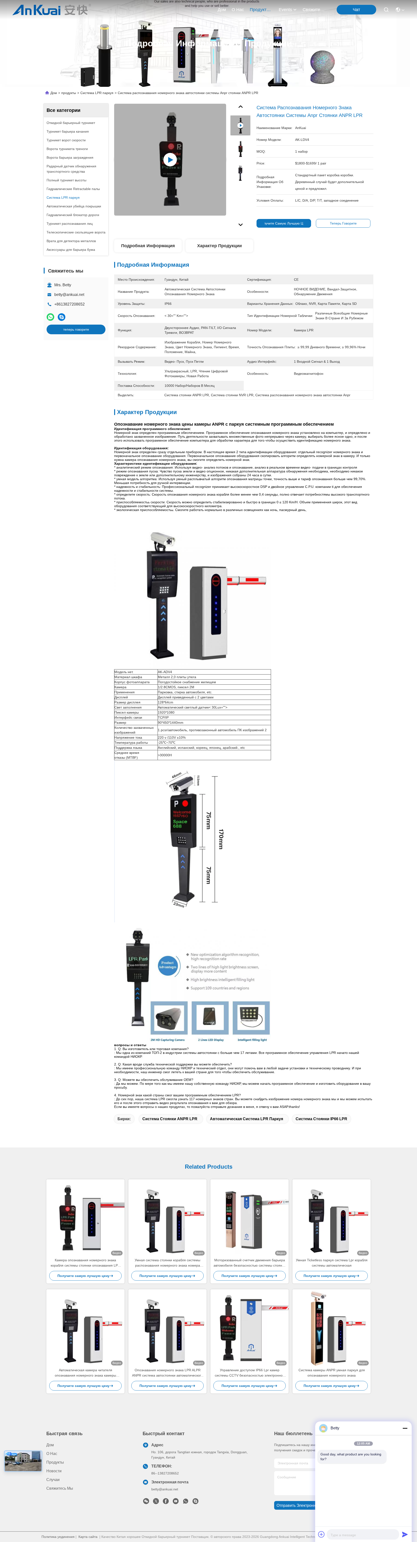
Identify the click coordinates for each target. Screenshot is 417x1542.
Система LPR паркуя (96, 93)
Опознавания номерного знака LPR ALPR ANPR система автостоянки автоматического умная (167, 1373)
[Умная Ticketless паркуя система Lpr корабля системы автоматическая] (331, 1218)
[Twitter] (156, 1502)
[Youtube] (175, 1502)
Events (285, 9)
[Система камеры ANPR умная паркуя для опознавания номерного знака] (331, 1328)
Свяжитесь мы (314, 9)
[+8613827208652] (195, 1502)
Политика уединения (58, 1537)
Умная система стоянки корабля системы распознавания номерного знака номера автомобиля (167, 1263)
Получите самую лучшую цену (283, 223)
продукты (260, 9)
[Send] (405, 1534)
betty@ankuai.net (69, 295)
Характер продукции (219, 245)
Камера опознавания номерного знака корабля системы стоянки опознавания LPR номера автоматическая (85, 1263)
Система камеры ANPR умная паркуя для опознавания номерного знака (332, 1372)
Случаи (53, 1480)
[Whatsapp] (50, 317)
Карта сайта (87, 1537)
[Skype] (61, 317)
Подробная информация (148, 245)
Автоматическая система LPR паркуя (246, 1119)
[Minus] (405, 1428)
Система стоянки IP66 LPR (321, 1119)
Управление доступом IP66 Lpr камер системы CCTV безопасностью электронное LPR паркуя (250, 1373)
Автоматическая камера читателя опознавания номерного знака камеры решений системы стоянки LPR (85, 1373)
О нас (238, 9)
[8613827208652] (185, 1502)
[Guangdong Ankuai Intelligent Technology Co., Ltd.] (51, 10)
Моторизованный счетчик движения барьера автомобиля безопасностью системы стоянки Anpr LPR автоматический (249, 1263)
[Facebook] (165, 1502)
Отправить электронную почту (304, 1505)
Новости (54, 1471)
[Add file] (321, 1534)
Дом (222, 9)
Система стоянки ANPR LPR (169, 1119)
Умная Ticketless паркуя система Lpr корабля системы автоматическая (332, 1262)
